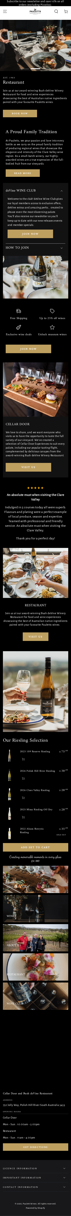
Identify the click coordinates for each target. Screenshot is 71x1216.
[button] (56, 11)
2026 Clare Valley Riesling (35, 790)
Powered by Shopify (35, 1208)
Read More (22, 173)
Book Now (20, 114)
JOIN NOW (30, 234)
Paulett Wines (30, 1204)
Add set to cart (35, 847)
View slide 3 (47, 67)
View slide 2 (35, 67)
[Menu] (5, 11)
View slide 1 (24, 67)
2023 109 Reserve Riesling (35, 751)
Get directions (35, 1147)
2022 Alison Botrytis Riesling (32, 831)
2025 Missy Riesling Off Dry (36, 809)
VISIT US (29, 467)
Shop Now (31, 117)
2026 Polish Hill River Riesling (37, 771)
